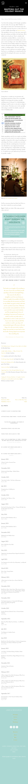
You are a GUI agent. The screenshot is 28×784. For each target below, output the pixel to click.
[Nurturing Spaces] (14, 727)
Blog (15, 737)
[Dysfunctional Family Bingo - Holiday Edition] (13, 414)
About (15, 735)
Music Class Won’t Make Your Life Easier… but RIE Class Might (12, 622)
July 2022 (4, 629)
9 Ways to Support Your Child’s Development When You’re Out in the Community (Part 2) (13, 681)
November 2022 (5, 598)
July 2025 (4, 486)
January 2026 (5, 459)
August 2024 (4, 504)
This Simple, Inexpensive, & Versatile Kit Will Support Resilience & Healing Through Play (12, 601)
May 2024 (4, 514)
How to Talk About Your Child (7, 544)
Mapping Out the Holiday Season (7, 535)
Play (15, 442)
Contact (15, 740)
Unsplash (15, 198)
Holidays (19, 19)
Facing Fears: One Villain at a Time (10, 434)
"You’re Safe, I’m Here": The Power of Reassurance (14, 422)
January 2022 (5, 648)
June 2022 (4, 638)
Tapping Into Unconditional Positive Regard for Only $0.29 (13, 553)
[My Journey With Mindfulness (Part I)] (11, 451)
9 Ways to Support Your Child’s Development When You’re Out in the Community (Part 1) (13, 687)
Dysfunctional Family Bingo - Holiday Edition (13, 416)
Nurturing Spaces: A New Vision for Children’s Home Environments (11, 697)
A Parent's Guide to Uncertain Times (11, 411)
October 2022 (5, 608)
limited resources (21, 30)
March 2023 (4, 568)
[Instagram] (17, 727)
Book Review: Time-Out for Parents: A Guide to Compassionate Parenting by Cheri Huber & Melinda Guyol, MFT (13, 642)
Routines (10, 442)
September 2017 (5, 693)
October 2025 (5, 477)
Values (2, 19)
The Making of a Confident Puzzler (8, 632)
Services (15, 717)
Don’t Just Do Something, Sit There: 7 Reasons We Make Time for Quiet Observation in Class (14, 440)
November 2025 (5, 468)
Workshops (15, 722)
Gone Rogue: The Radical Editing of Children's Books (11, 651)
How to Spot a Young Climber (7, 571)
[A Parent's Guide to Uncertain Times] (11, 409)
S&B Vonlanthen (8, 198)
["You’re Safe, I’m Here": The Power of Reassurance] (14, 420)
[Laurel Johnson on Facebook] (11, 727)
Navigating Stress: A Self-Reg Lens (10, 428)
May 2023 (4, 550)
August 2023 (4, 541)
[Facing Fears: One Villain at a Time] (10, 431)
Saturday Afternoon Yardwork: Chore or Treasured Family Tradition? (12, 612)
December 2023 (5, 532)
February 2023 (5, 577)
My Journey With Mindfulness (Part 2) (11, 447)
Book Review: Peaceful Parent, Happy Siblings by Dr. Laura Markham (12, 656)
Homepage (15, 714)
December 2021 (5, 663)
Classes (15, 719)
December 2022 (5, 586)
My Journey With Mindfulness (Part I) (11, 453)
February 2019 (5, 672)
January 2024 (5, 523)
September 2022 (5, 619)
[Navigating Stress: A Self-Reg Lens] (10, 426)
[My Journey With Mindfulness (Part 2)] (11, 445)
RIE (8, 442)
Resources (15, 732)
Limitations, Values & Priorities (7, 666)
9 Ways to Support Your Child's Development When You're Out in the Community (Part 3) (13, 676)
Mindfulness (19, 442)
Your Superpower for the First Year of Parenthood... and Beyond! (13, 562)
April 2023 (4, 559)
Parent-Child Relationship (11, 19)
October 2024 (5, 495)
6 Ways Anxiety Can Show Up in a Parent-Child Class (11, 580)
